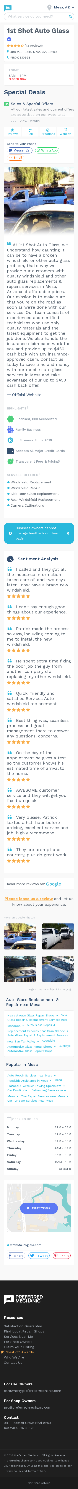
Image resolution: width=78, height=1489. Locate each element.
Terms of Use (36, 1471)
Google (53, 883)
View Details (30, 121)
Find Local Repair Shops (24, 1331)
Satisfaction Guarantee (23, 1326)
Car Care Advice (39, 1483)
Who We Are (14, 1357)
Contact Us (13, 1362)
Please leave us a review (29, 898)
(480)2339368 (20, 57)
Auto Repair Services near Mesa (29, 1075)
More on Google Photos (19, 917)
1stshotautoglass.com (25, 1245)
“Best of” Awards (19, 1352)
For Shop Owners (18, 1342)
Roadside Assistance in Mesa (27, 1080)
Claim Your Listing (19, 1347)
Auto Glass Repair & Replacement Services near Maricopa (37, 1020)
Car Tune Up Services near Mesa (30, 1100)
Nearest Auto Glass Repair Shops (30, 1015)
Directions (41, 1208)
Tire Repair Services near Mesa (43, 1096)
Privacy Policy (12, 1471)
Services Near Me (18, 1336)
